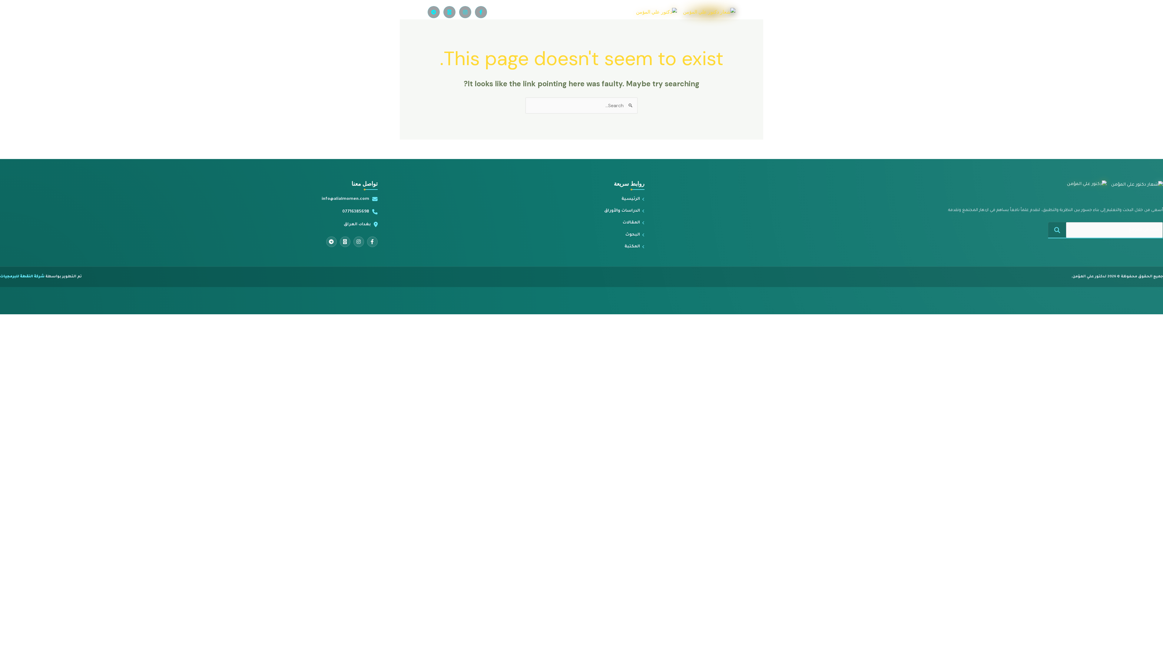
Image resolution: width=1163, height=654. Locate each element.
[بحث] (1057, 230)
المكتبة (632, 246)
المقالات (631, 222)
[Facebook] (481, 12)
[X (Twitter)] (449, 12)
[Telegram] (434, 12)
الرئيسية (630, 199)
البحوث (632, 235)
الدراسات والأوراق (622, 211)
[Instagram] (465, 12)
